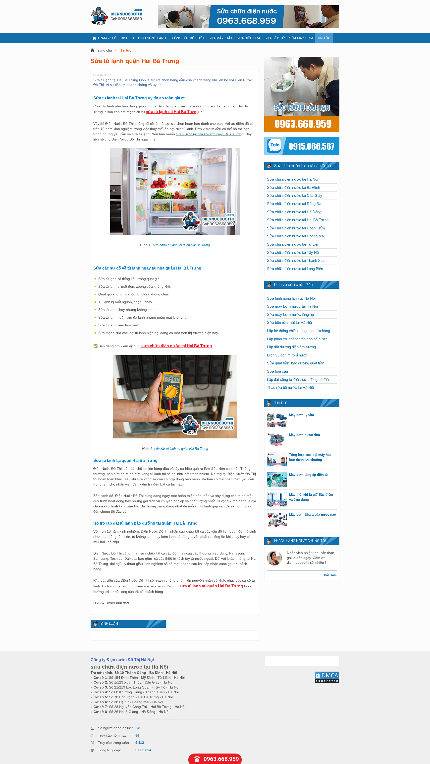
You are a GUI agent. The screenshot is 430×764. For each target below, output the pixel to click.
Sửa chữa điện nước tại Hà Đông (294, 212)
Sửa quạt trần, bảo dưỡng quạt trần (295, 363)
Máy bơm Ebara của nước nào (312, 514)
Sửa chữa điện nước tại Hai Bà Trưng (297, 220)
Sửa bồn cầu (277, 371)
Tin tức (323, 38)
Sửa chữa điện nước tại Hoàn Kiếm (296, 228)
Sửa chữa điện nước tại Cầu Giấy (294, 195)
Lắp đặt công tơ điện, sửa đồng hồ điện (298, 379)
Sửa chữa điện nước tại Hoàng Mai (295, 236)
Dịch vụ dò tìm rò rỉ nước (287, 355)
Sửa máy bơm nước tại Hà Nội (292, 306)
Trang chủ (107, 38)
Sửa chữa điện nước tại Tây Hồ (293, 252)
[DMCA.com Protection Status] (327, 682)
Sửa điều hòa (248, 38)
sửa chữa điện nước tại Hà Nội (129, 667)
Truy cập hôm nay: (112, 735)
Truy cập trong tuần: (114, 743)
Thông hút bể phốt (187, 38)
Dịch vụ (127, 38)
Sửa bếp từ (275, 38)
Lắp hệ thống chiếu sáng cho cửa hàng (298, 331)
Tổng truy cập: (109, 750)
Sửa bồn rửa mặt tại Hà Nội (289, 322)
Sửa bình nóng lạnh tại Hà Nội (291, 298)
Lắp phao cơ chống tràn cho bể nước (297, 339)
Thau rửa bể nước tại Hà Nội (290, 387)
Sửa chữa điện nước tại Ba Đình (293, 187)
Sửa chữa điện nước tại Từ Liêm (294, 244)
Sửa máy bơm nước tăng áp (290, 314)
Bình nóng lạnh (152, 38)
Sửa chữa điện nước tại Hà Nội (292, 179)
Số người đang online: (115, 728)
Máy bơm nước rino (304, 435)
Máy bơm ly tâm (301, 415)
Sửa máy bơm (301, 38)
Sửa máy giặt (220, 38)
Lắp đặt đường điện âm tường (291, 347)
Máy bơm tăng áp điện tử (308, 475)
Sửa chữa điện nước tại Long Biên (295, 269)
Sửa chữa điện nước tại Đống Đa (294, 204)
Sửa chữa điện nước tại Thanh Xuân (296, 260)
